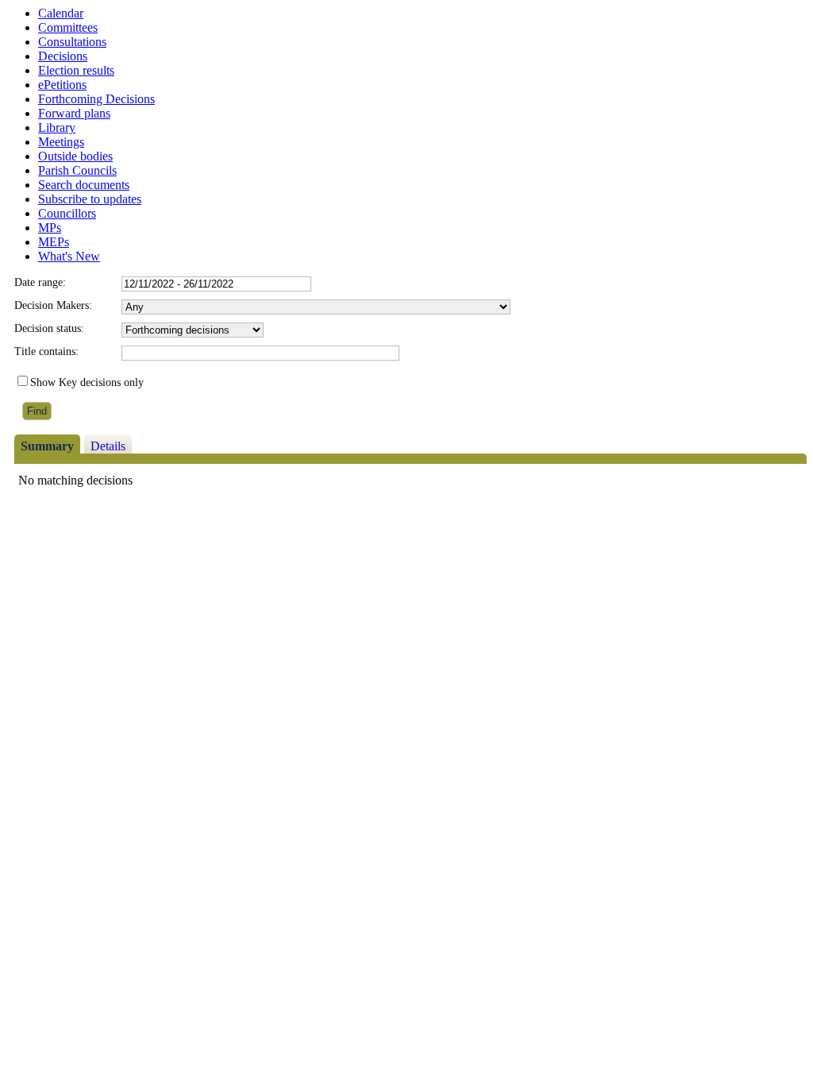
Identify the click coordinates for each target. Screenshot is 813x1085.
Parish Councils (77, 170)
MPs (49, 227)
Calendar (60, 13)
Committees (68, 27)
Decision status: (49, 328)
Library (56, 127)
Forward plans (74, 113)
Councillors (67, 213)
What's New (69, 256)
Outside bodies (75, 156)
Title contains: (46, 351)
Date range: (40, 282)
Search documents (83, 184)
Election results (76, 70)
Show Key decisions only (87, 382)
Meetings (61, 142)
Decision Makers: (53, 305)
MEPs (53, 242)
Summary (47, 446)
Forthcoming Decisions (96, 99)
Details (108, 446)
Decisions (62, 56)
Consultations (72, 41)
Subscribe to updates (89, 199)
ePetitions (62, 84)
